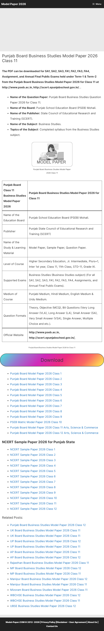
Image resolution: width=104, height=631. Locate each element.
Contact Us (52, 626)
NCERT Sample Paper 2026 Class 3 (33, 460)
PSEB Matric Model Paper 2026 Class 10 (36, 422)
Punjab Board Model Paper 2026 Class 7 (36, 406)
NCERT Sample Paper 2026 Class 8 (33, 487)
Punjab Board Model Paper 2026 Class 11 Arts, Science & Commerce (54, 427)
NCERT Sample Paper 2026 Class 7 (32, 481)
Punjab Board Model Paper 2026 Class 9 (36, 416)
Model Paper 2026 (13, 4)
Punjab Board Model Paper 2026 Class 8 (36, 411)
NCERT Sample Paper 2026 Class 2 (33, 454)
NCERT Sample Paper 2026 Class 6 (33, 476)
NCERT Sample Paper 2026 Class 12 (33, 508)
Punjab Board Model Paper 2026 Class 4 (36, 389)
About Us (92, 622)
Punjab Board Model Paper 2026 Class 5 (36, 395)
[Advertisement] (52, 30)
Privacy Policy (48, 622)
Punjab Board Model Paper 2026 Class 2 (36, 379)
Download (52, 360)
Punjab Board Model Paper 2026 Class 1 (35, 373)
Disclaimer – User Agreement (71, 622)
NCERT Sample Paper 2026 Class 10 (33, 498)
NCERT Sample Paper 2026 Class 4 (33, 465)
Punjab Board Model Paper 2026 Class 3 (36, 384)
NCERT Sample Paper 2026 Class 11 (33, 503)
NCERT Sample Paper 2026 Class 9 (33, 492)
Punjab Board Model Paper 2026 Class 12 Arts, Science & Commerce (54, 433)
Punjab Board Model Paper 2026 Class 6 (36, 400)
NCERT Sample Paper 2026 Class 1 (32, 449)
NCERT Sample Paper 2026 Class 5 (33, 471)
